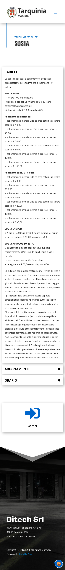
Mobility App (25, 554)
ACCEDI (32, 426)
